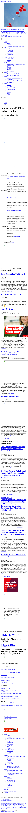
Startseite (6, 789)
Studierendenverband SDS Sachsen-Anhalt (11, 693)
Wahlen (5, 72)
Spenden (9, 55)
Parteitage (9, 53)
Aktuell (8, 43)
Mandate (6, 62)
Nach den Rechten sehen (10, 396)
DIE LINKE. (4, 675)
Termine (9, 44)
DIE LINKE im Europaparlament (9, 682)
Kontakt (9, 61)
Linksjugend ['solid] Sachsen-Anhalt (10, 691)
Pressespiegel (10, 79)
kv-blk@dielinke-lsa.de (6, 800)
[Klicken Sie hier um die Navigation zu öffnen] (1, 39)
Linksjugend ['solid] (9, 57)
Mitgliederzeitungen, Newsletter (15, 80)
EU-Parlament (10, 71)
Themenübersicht (11, 89)
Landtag (9, 68)
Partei (5, 47)
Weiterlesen (9, 291)
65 (4, 438)
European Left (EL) (5, 680)
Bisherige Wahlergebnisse (13, 75)
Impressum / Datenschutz (10, 791)
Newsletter (9, 93)
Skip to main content (6, 1)
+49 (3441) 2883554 (6, 799)
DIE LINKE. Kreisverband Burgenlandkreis (11, 36)
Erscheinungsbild (11, 87)
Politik (5, 42)
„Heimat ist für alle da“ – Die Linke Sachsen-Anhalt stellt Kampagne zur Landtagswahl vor (14, 532)
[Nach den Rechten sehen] (14, 413)
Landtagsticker (10, 82)
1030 (5, 576)
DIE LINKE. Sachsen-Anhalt (8, 669)
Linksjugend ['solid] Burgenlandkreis (10, 698)
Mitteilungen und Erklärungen (14, 78)
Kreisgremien (10, 51)
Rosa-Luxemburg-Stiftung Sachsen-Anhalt (11, 705)
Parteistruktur (10, 50)
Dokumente (10, 54)
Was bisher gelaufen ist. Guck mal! (15, 46)
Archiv (8, 94)
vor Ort (8, 49)
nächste (7, 438)
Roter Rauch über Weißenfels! (13, 274)
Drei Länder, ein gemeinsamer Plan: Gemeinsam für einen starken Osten (13, 449)
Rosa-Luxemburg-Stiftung (7, 702)
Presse (5, 76)
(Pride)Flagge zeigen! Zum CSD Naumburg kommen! (13, 353)
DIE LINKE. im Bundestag (7, 677)
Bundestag (9, 69)
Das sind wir (10, 58)
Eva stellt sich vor (8, 309)
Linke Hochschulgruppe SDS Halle (9, 696)
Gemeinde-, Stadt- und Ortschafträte (16, 64)
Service (5, 83)
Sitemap (9, 92)
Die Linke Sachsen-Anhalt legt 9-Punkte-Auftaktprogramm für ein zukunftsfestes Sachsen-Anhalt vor (14, 474)
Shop (8, 90)
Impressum (9, 86)
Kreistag (9, 67)
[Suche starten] (16, 810)
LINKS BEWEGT (10, 635)
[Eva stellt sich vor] (14, 326)
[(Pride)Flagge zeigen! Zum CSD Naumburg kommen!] (14, 371)
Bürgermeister (10, 65)
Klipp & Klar (8, 645)
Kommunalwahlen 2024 (13, 74)
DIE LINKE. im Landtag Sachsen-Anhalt (11, 672)
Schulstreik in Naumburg (11, 294)
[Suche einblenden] (1, 38)
